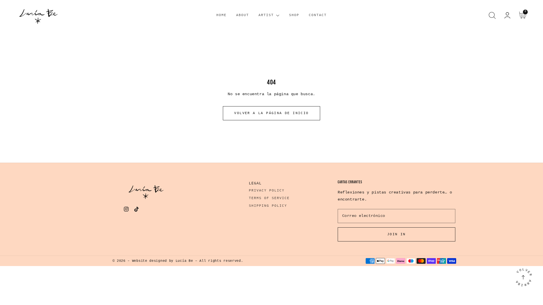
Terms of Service (269, 198)
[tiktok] (136, 210)
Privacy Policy (267, 191)
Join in (396, 234)
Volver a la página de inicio (271, 113)
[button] (492, 15)
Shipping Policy (268, 206)
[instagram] (126, 210)
